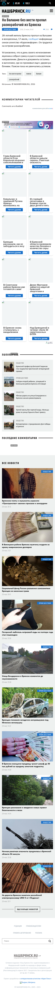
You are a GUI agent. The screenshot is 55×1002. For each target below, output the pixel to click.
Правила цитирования (22, 933)
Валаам (38, 73)
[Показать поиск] (50, 3)
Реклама (38, 933)
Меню (51, 10)
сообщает (33, 39)
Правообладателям (33, 926)
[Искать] (50, 941)
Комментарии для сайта (42, 108)
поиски (28, 73)
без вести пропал (15, 73)
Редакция (18, 926)
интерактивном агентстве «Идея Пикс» (35, 979)
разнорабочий (14, 79)
